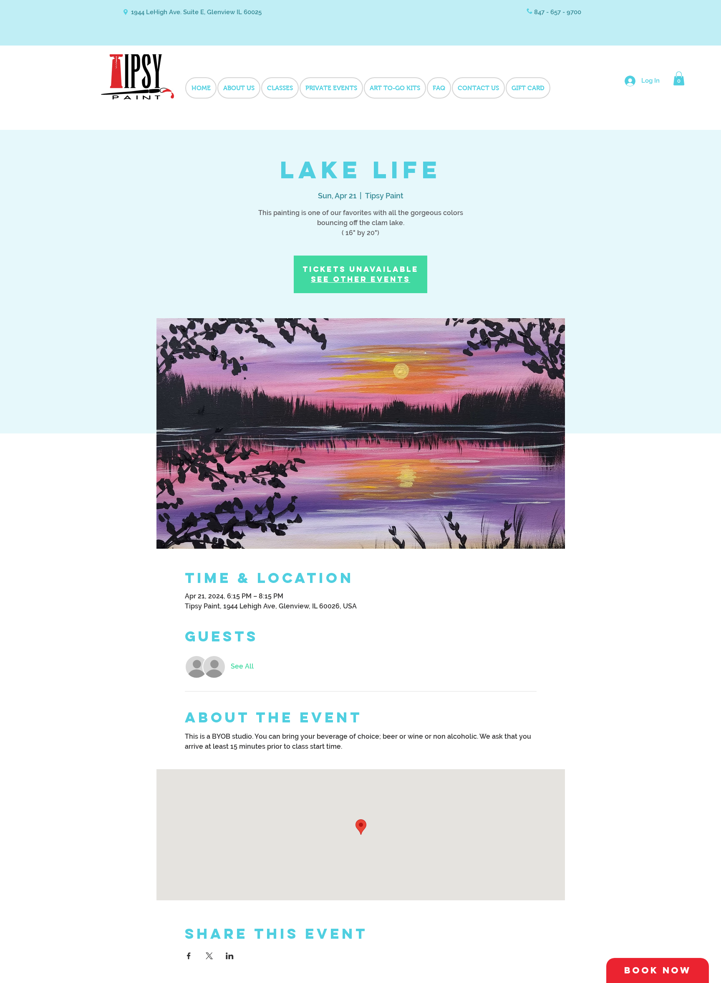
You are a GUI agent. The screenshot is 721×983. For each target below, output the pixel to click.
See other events (360, 279)
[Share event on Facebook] (189, 956)
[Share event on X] (209, 956)
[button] (679, 78)
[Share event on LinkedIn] (230, 956)
